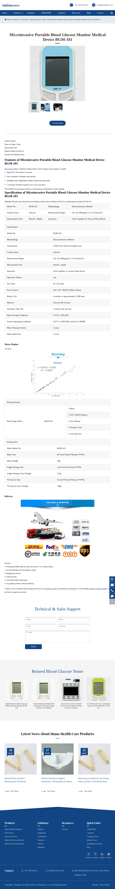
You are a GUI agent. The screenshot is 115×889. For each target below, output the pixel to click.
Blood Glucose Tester (38, 19)
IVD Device (24, 19)
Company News (92, 836)
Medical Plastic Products (13, 829)
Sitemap (95, 885)
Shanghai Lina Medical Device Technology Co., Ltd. (33, 885)
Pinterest (95, 857)
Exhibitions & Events (94, 844)
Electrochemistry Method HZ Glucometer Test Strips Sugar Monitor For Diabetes (43, 706)
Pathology (41, 847)
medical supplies (51, 589)
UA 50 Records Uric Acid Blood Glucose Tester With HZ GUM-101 (98, 706)
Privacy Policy (105, 885)
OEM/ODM (46, 13)
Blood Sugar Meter (11, 169)
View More (14, 791)
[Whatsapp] (112, 579)
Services (65, 829)
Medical (40, 829)
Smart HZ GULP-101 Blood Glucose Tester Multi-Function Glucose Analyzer (71, 706)
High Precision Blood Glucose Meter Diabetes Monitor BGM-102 (16, 706)
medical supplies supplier (98, 589)
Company (61, 13)
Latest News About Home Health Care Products (57, 734)
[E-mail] (112, 585)
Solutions (31, 13)
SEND (33, 647)
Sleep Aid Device (11, 836)
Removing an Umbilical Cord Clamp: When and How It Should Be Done (93, 780)
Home (4, 13)
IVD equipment (19, 189)
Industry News (92, 840)
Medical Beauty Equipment (14, 844)
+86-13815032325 (81, 5)
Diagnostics (42, 833)
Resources (76, 13)
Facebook (89, 857)
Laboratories (42, 836)
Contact (100, 13)
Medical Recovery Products (14, 840)
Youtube (108, 857)
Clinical (40, 844)
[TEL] (112, 590)
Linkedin (102, 857)
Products (17, 13)
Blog (89, 13)
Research (41, 840)
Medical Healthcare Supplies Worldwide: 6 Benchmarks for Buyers (56, 780)
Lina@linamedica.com (105, 5)
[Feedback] (112, 596)
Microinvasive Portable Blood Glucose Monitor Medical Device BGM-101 (74, 19)
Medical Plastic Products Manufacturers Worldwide (15, 780)
